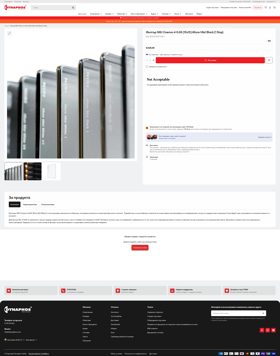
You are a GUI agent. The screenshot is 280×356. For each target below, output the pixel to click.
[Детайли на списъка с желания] (266, 7)
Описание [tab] (14, 204)
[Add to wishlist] (269, 60)
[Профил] (270, 7)
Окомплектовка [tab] (47, 204)
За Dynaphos (8, 1)
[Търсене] (73, 7)
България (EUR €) (14, 340)
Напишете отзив (140, 247)
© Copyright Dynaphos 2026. (15, 353)
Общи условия (116, 353)
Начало (6, 26)
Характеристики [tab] (30, 204)
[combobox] (53, 7)
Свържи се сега (264, 137)
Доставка (26, 1)
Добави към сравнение (157, 66)
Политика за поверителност (136, 353)
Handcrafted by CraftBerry (39, 353)
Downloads (17, 1)
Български (270, 1)
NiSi (269, 40)
